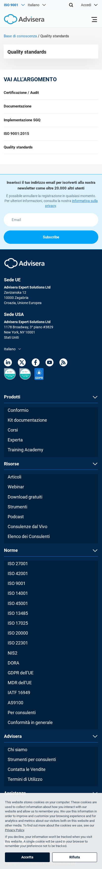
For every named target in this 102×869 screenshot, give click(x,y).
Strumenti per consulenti (32, 759)
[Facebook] (36, 363)
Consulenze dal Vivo (27, 526)
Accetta (27, 857)
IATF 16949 (19, 692)
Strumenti (17, 506)
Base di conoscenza (20, 36)
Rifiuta (74, 857)
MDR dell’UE (20, 682)
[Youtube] (49, 363)
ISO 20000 (18, 633)
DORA (13, 662)
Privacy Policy (14, 830)
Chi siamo (17, 749)
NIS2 (12, 653)
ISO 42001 (18, 573)
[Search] (71, 5)
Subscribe (51, 237)
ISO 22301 (18, 642)
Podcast (16, 516)
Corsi (13, 430)
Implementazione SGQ (22, 120)
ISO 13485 (18, 613)
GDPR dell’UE (20, 672)
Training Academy (25, 449)
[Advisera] (18, 20)
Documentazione (17, 106)
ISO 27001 (18, 563)
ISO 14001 (18, 593)
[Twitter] (22, 363)
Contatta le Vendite (27, 769)
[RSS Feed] (63, 363)
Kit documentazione (27, 420)
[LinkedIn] (8, 363)
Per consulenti (22, 712)
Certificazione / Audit (21, 92)
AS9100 (15, 702)
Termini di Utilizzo (25, 779)
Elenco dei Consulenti (29, 536)
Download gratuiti (25, 496)
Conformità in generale (30, 722)
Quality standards (18, 147)
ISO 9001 (17, 583)
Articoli (14, 476)
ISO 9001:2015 (16, 133)
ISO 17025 (18, 623)
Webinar (16, 486)
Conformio (18, 410)
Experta (15, 439)
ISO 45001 (18, 603)
